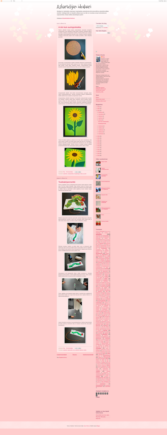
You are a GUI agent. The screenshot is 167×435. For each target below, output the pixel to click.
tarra (107, 359)
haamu (97, 243)
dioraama (108, 239)
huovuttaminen (98, 249)
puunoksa (100, 333)
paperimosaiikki (98, 320)
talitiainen (100, 357)
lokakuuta (100, 116)
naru (74, 350)
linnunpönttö (103, 296)
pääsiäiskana (98, 335)
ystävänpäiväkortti (99, 385)
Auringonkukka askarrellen (104, 175)
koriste (106, 274)
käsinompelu (98, 287)
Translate (106, 27)
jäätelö (103, 261)
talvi (107, 358)
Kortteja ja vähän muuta (101, 88)
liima (101, 295)
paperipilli (103, 321)
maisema (103, 304)
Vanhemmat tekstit (88, 354)
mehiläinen (98, 307)
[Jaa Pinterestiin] (80, 172)
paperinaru (106, 320)
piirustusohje (98, 326)
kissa (105, 272)
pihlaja (107, 324)
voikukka (104, 380)
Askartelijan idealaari (74, 6)
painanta (77, 350)
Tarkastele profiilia (99, 91)
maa (108, 301)
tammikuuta (101, 133)
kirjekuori (97, 272)
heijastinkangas (103, 245)
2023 (98, 136)
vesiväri (98, 376)
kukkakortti (105, 280)
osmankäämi (106, 316)
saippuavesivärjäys (105, 343)
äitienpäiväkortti (99, 386)
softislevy (97, 349)
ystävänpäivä (102, 383)
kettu (103, 268)
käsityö (105, 287)
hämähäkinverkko (99, 250)
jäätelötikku (108, 261)
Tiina (103, 57)
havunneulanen (106, 244)
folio (109, 240)
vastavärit (107, 373)
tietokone (103, 362)
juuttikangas (102, 259)
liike (98, 295)
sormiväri (98, 350)
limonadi (105, 295)
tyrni (98, 367)
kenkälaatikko (98, 266)
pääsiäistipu (107, 338)
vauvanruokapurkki (99, 375)
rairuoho (107, 339)
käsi (107, 286)
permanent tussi (99, 324)
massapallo (97, 306)
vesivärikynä (106, 376)
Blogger (98, 425)
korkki (102, 276)
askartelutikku (98, 235)
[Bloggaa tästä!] (76, 172)
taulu (107, 361)
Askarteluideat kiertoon (68, 18)
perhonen (107, 322)
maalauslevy (107, 302)
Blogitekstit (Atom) (63, 357)
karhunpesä (107, 263)
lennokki (107, 292)
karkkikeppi (98, 264)
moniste (107, 307)
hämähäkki (107, 250)
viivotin (98, 378)
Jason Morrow (87, 425)
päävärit (99, 339)
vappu (103, 373)
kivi (108, 272)
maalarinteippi (99, 302)
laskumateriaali (107, 290)
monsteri (97, 309)
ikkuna (106, 252)
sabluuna (97, 343)
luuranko (109, 300)
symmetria (100, 354)
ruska (102, 341)
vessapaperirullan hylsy (101, 377)
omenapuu (104, 315)
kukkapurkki (98, 281)
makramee (99, 305)
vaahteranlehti (105, 368)
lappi (97, 290)
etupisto (105, 240)
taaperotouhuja (106, 356)
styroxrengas (108, 350)
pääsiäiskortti (98, 336)
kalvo (108, 262)
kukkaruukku (106, 281)
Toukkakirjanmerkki (66, 182)
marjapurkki (106, 305)
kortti (106, 276)
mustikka (97, 311)
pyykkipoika (98, 334)
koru (96, 277)
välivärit (98, 381)
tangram (97, 359)
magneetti (97, 304)
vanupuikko (98, 373)
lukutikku (106, 297)
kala (104, 262)
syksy (108, 353)
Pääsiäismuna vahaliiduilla (104, 202)
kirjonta (102, 272)
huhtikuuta (100, 127)
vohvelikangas (98, 380)
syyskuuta (100, 118)
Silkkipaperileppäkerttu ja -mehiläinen (105, 209)
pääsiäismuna (105, 336)
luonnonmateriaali (101, 300)
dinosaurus (104, 239)
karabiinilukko (98, 263)
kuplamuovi (98, 282)
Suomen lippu (98, 353)
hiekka (102, 247)
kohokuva (97, 273)
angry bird (107, 231)
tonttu (102, 363)
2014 (98, 153)
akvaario (97, 231)
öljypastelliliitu (107, 386)
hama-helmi (108, 243)
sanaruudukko (100, 345)
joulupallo (102, 258)
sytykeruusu (107, 354)
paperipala (98, 321)
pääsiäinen (105, 334)
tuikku (109, 363)
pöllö (103, 339)
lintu (108, 296)
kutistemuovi (108, 282)
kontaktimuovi (99, 274)
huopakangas (77, 173)
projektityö (99, 330)
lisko (102, 297)
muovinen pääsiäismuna (105, 310)
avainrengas (98, 238)
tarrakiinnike (98, 361)
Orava (102, 214)
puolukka (102, 331)
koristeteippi (98, 276)
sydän (103, 353)
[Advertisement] (102, 42)
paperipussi (108, 321)
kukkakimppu (98, 280)
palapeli (97, 319)
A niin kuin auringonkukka (69, 27)
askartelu (65, 173)
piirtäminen (105, 325)
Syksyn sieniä (104, 161)
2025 (98, 108)
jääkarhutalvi (98, 261)
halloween (101, 243)
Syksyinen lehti (104, 194)
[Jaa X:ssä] (78, 172)
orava (97, 316)
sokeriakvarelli (103, 349)
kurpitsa (103, 282)
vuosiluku (108, 380)
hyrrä (106, 249)
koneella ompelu (106, 273)
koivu (102, 273)
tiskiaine (98, 363)
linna (108, 295)
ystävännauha (108, 382)
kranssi (101, 277)
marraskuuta (101, 114)
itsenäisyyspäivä (99, 256)
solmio (108, 349)
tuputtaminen (104, 366)
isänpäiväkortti (105, 254)
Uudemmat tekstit (62, 354)
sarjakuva (106, 345)
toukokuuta (100, 126)
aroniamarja (98, 232)
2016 (98, 149)
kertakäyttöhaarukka (105, 266)
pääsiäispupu (98, 338)
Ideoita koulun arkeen (100, 90)
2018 (98, 145)
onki (108, 315)
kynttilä (108, 285)
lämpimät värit (103, 301)
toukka (85, 350)
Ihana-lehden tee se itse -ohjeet (102, 415)
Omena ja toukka (104, 221)
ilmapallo (107, 253)
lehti (107, 291)
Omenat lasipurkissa (105, 181)
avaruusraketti (98, 239)
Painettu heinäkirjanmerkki (105, 169)
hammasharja (99, 244)
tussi (109, 366)
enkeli (102, 240)
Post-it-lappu (108, 329)
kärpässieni (103, 286)
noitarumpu (105, 314)
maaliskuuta (101, 129)
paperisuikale (99, 322)
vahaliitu (98, 371)
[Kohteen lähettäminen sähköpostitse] (75, 172)
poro (104, 329)
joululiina (97, 258)
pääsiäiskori (106, 335)
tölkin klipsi (105, 367)
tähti (101, 367)
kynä (98, 286)
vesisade (106, 375)
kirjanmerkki (70, 350)
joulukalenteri (101, 257)
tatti (103, 361)
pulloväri (81, 350)
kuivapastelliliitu (99, 278)
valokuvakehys (105, 372)
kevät (106, 268)
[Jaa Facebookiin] (79, 172)
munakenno (104, 309)
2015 (98, 151)
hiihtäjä (105, 247)
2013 (98, 155)
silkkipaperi (98, 348)
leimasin (103, 292)
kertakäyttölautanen (99, 267)
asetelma (106, 232)
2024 (98, 110)
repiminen (107, 340)
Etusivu (75, 354)
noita (101, 314)
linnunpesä (97, 296)
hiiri (108, 247)
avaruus (106, 238)
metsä (103, 307)
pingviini (107, 326)
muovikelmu (98, 310)
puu (109, 331)
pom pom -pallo (99, 329)
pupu (106, 331)
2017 (98, 147)
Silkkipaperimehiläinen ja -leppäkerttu (105, 189)
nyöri (109, 314)
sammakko (98, 344)
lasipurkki (101, 290)
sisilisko (107, 348)
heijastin (97, 245)
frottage (99, 242)
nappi (108, 311)
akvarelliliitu (102, 231)
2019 (98, 143)
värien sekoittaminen (105, 381)
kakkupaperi (100, 262)
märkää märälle (103, 311)
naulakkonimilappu (106, 312)
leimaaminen (98, 292)
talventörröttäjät (102, 358)
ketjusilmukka (98, 268)
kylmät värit (98, 285)
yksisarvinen (98, 382)
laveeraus (100, 291)
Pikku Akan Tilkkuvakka (100, 416)
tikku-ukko (108, 362)
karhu (103, 263)
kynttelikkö (104, 285)
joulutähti (107, 258)
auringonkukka (71, 173)
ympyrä (103, 382)
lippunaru (97, 297)
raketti (97, 340)
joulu (109, 256)
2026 (98, 106)
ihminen (97, 252)
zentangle (107, 385)
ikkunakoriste (99, 253)
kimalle (99, 271)
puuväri (84, 173)
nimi (98, 314)
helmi (98, 247)
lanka (102, 288)
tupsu (99, 366)
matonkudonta (105, 306)
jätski (108, 259)
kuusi (107, 283)
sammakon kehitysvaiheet (106, 344)
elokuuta (100, 119)
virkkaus (107, 378)
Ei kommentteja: (69, 171)
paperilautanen (106, 319)
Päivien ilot (98, 418)
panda (101, 319)
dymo (98, 240)
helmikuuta (100, 131)
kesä (107, 267)
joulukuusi (107, 257)
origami (100, 316)
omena (98, 315)
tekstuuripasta (98, 362)
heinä (109, 245)
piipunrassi (98, 325)
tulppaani (108, 364)
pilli (102, 326)
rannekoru (101, 340)
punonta (97, 331)
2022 (98, 138)
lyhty (98, 301)
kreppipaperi (107, 277)
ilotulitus (97, 254)
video (109, 377)
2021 (98, 140)
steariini (103, 350)
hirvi (96, 248)
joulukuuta (100, 112)
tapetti (103, 359)
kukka (81, 173)
